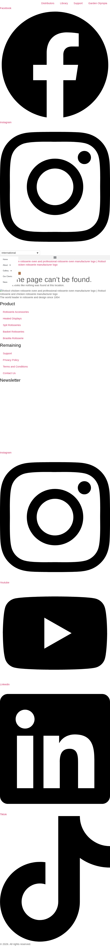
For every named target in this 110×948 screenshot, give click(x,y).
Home (5, 259)
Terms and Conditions (15, 366)
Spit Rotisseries (12, 325)
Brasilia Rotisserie (13, 338)
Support (78, 3)
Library (64, 3)
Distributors (47, 3)
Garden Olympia (97, 3)
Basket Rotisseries (13, 331)
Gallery (6, 271)
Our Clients (7, 276)
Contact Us (9, 373)
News (5, 282)
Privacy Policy (11, 360)
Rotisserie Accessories (16, 312)
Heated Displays (12, 318)
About (5, 265)
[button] (55, 257)
